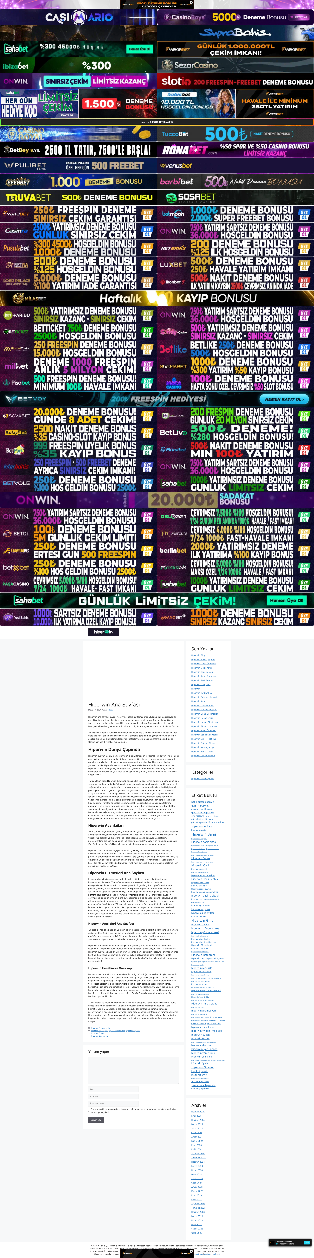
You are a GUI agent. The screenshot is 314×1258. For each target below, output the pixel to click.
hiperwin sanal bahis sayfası (200, 1017)
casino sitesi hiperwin (201, 809)
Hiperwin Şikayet (202, 1067)
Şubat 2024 (197, 1178)
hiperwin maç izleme (201, 971)
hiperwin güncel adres (205, 928)
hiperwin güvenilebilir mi (201, 939)
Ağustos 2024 (198, 1153)
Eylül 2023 (196, 1199)
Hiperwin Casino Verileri (203, 755)
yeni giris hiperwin (200, 1088)
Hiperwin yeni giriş (201, 1056)
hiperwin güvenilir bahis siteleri (203, 942)
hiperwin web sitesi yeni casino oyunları (203, 1042)
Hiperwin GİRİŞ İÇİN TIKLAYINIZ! (157, 122)
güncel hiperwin (199, 822)
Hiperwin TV (214, 1023)
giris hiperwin (197, 816)
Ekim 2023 (196, 1195)
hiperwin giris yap (198, 916)
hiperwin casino (199, 885)
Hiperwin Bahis (204, 834)
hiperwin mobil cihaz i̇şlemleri (200, 981)
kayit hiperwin (199, 1071)
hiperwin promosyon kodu (199, 1014)
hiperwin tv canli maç (203, 1027)
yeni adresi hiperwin (203, 1085)
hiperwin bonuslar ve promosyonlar (202, 862)
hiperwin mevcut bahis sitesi (200, 975)
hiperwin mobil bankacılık (199, 978)
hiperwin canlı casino (203, 875)
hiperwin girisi (200, 909)
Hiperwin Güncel (200, 924)
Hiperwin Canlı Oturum (202, 705)
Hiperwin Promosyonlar (100, 1028)
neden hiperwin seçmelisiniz (200, 1078)
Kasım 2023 (197, 1191)
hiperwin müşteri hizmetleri (206, 990)
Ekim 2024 (196, 1145)
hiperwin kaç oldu (133, 1031)
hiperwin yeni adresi (203, 1053)
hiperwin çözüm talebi (218, 1060)
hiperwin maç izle (201, 968)
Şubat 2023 (197, 1229)
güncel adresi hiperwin (202, 819)
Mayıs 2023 (197, 1216)
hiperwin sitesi (216, 1017)
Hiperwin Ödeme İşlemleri (204, 697)
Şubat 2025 (197, 1128)
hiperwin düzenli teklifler (211, 899)
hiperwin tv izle (200, 1034)
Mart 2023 (196, 1224)
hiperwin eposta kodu (198, 902)
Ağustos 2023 (198, 1203)
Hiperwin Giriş (198, 655)
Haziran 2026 (198, 1111)
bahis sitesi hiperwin (202, 802)
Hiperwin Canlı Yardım (200, 883)
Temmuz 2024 (198, 1157)
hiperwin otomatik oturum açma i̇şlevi (203, 1000)
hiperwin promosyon (203, 1010)
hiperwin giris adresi (201, 905)
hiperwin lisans (219, 962)
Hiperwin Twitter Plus (201, 693)
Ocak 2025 (196, 1132)
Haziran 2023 (198, 1212)
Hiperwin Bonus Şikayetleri (204, 735)
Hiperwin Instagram (203, 954)
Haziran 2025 (198, 1120)
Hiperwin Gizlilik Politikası (203, 739)
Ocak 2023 (196, 1233)
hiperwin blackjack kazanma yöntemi (202, 855)
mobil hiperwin (199, 1074)
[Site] (78, 214)
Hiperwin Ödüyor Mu (99, 1036)
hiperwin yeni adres (204, 1049)
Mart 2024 (196, 1174)
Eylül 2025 (196, 1116)
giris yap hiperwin (213, 816)
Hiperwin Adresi (199, 701)
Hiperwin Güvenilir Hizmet (204, 726)
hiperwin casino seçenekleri (204, 892)
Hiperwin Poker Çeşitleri (203, 659)
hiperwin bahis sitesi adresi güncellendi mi (204, 845)
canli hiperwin (200, 805)
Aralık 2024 (197, 1137)
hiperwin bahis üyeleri (198, 849)
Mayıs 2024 (197, 1166)
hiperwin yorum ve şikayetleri (200, 1060)
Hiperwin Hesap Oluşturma (204, 722)
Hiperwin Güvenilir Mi (201, 945)
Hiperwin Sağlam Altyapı (203, 743)
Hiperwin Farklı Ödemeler (203, 730)
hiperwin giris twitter (202, 913)
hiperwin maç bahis (197, 965)
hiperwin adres (216, 822)
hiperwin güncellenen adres (200, 936)
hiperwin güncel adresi (205, 932)
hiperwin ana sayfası (99, 1031)
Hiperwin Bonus (200, 858)
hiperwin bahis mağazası (199, 839)
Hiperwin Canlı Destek (204, 879)
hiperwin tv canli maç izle (206, 1030)
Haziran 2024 (198, 1162)
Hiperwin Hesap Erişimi (202, 718)
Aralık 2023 (197, 1187)
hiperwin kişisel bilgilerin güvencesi (202, 962)
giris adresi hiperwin (202, 812)
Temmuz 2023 (198, 1208)
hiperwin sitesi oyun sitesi (199, 1020)
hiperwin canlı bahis (199, 869)
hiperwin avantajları (117, 1031)
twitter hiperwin (200, 1081)
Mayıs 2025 (197, 1124)
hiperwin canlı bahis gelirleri (200, 872)
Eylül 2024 (196, 1149)
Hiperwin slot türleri (217, 1020)
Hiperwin (195, 689)
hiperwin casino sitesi (205, 895)
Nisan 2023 (197, 1220)
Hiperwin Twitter (200, 1038)
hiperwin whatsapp (201, 1045)
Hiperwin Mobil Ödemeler (203, 663)
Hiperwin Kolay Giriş (201, 684)
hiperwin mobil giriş (199, 984)
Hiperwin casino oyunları (201, 889)
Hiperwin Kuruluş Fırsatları (204, 709)
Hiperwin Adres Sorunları (203, 676)
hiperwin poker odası (197, 1007)
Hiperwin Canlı (200, 865)
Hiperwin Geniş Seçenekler (204, 714)
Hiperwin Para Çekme (204, 1003)
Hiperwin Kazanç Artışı (202, 747)
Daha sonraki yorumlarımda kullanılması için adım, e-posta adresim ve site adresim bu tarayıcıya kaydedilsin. (133, 1111)
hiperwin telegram (198, 1024)
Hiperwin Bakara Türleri (202, 751)
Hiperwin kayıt (198, 958)
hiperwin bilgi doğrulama (199, 852)
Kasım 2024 (197, 1141)
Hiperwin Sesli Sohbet (202, 680)
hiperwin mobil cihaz (215, 978)
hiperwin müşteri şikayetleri (200, 994)
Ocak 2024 (196, 1183)
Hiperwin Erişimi (97, 1033)
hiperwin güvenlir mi (199, 948)
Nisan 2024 (197, 1170)
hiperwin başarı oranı (212, 849)
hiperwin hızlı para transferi (200, 952)
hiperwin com (197, 899)
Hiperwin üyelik (199, 1063)
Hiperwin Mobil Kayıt (201, 668)
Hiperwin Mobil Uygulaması (202, 987)
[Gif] (157, 298)
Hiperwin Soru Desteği (202, 672)
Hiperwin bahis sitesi (203, 841)
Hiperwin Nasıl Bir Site (200, 997)
